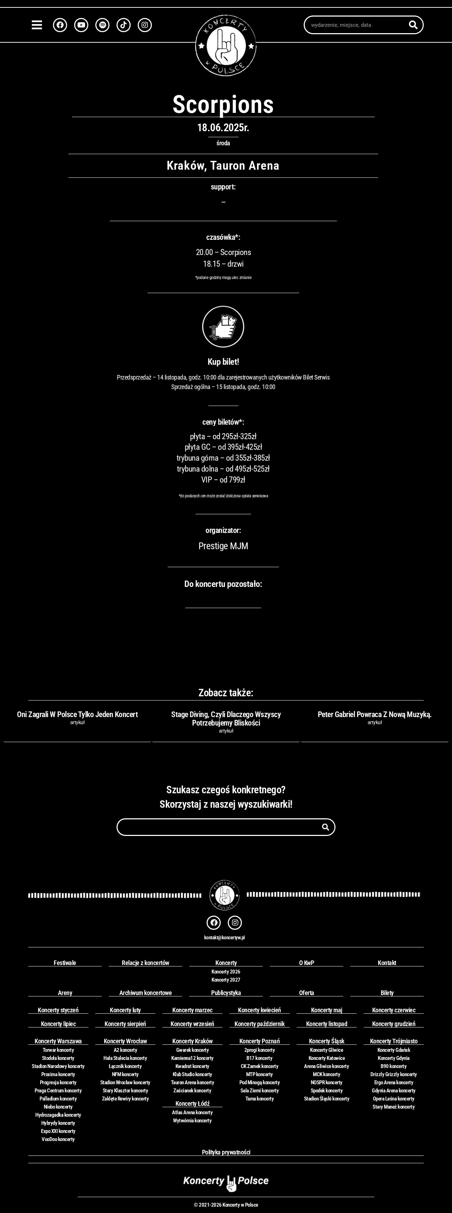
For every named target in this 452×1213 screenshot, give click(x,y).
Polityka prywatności (226, 1152)
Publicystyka (226, 992)
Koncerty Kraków (192, 1041)
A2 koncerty (125, 1050)
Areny (65, 992)
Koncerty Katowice (327, 1058)
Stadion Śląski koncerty (327, 1099)
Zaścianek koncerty (192, 1090)
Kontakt (387, 962)
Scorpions (223, 104)
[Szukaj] (413, 25)
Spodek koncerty (327, 1090)
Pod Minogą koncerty (259, 1082)
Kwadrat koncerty (192, 1066)
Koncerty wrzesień (192, 1023)
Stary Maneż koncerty (394, 1107)
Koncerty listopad (326, 1023)
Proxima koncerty (58, 1074)
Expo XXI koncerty (58, 1131)
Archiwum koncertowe (145, 992)
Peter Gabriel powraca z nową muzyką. (375, 714)
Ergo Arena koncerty (394, 1082)
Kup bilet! (223, 362)
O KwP (306, 962)
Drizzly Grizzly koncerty (393, 1074)
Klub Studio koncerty (192, 1074)
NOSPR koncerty (327, 1082)
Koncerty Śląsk (326, 1041)
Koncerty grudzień (394, 1023)
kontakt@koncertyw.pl (224, 937)
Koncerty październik (259, 1023)
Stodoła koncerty (58, 1058)
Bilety (387, 992)
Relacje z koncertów (145, 962)
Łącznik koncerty (125, 1066)
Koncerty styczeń (58, 1010)
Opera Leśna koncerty (394, 1099)
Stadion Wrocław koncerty (125, 1082)
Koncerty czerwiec (394, 1010)
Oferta (306, 992)
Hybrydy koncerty (58, 1123)
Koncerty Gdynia (394, 1058)
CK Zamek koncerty (260, 1066)
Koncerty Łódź (193, 1103)
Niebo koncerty (58, 1107)
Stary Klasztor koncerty (125, 1090)
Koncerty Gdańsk (393, 1050)
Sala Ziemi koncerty (259, 1090)
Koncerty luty (125, 1010)
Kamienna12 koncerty (192, 1058)
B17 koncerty (259, 1058)
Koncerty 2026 (226, 972)
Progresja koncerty (58, 1082)
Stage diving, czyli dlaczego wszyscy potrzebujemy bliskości (226, 718)
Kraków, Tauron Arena (223, 165)
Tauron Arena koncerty (192, 1082)
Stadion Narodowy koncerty (58, 1066)
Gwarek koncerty (192, 1050)
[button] (39, 25)
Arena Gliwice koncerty (326, 1066)
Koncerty (226, 962)
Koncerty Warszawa (58, 1041)
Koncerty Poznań (259, 1041)
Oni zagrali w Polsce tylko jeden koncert (77, 714)
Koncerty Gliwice (326, 1050)
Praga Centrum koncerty (58, 1090)
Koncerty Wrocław (125, 1041)
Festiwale (65, 962)
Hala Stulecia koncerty (125, 1058)
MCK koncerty (326, 1074)
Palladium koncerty (58, 1099)
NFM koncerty (125, 1074)
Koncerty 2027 (226, 980)
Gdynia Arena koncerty (394, 1090)
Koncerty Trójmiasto (394, 1041)
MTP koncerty (259, 1074)
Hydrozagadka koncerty (58, 1115)
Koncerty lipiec (58, 1023)
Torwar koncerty (58, 1050)
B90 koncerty (393, 1066)
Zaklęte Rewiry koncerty (125, 1099)
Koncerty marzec (192, 1010)
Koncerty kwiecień (259, 1010)
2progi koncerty (259, 1050)
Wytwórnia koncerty (192, 1120)
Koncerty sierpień (125, 1023)
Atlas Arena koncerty (192, 1112)
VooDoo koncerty (58, 1139)
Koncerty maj (326, 1010)
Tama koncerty (259, 1099)
